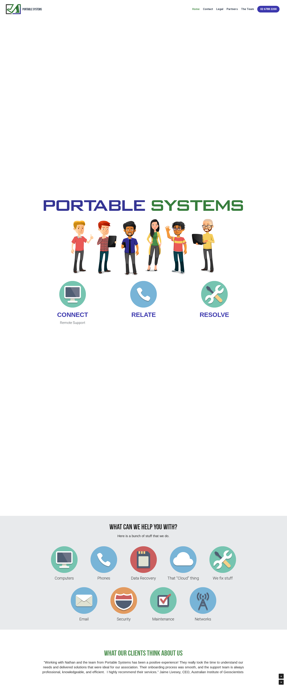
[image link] (72, 294)
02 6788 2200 (268, 9)
